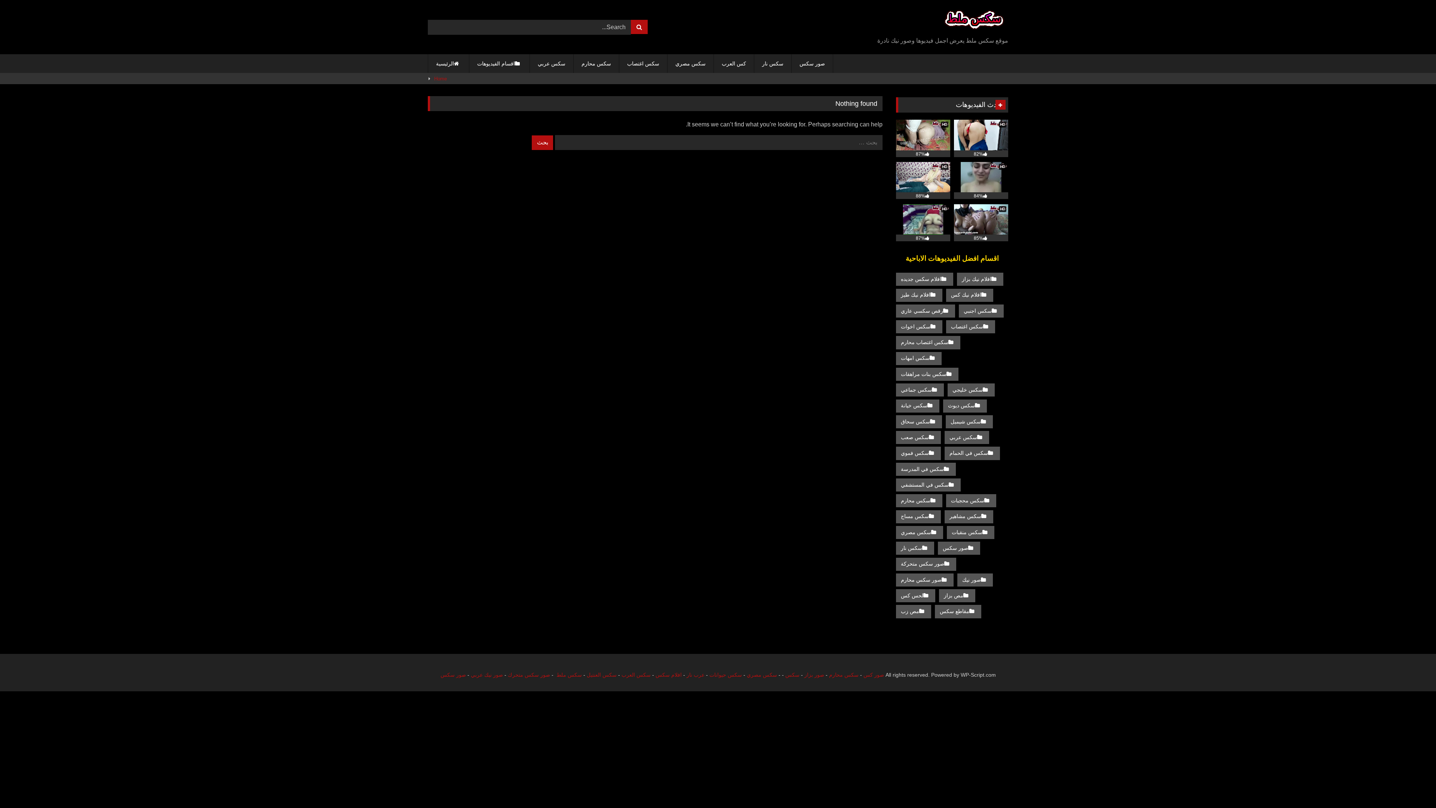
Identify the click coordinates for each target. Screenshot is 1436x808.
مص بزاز (953, 596)
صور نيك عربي (487, 675)
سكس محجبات (967, 501)
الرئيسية (445, 64)
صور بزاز (814, 675)
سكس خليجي (967, 390)
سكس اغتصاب (643, 64)
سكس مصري (690, 64)
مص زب (910, 611)
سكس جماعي (916, 390)
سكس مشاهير (965, 516)
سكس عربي (551, 64)
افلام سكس (669, 675)
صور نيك (971, 580)
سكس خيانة (914, 405)
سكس (792, 675)
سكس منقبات (967, 532)
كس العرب (734, 64)
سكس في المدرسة (922, 469)
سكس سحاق (915, 422)
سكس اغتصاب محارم (924, 342)
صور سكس (812, 64)
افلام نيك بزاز (976, 279)
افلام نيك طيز (915, 295)
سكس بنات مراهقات (923, 374)
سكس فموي (915, 453)
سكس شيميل (966, 422)
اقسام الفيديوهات (496, 64)
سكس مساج (915, 516)
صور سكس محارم (921, 580)
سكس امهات (915, 358)
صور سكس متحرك (529, 675)
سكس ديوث (961, 405)
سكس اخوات (915, 327)
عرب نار (696, 675)
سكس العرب (636, 675)
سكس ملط (569, 675)
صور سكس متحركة (922, 564)
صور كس (873, 675)
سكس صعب (915, 437)
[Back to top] (1413, 785)
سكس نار (772, 64)
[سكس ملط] (974, 21)
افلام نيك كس (966, 295)
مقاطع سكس (954, 611)
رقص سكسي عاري (922, 311)
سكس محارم (596, 64)
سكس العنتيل (602, 675)
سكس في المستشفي (925, 485)
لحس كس (912, 596)
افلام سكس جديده (921, 279)
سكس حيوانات (725, 675)
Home (440, 79)
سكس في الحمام (968, 453)
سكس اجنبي (978, 311)
